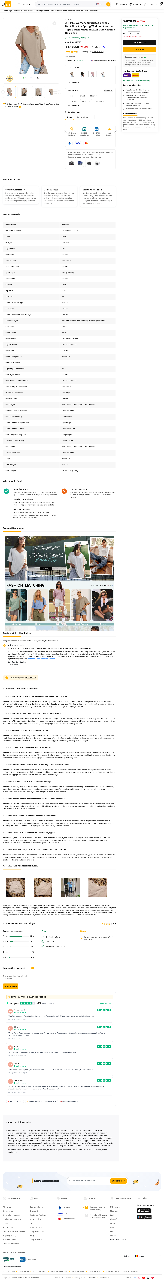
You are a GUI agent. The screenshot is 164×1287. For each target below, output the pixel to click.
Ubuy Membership (11, 1243)
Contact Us (8, 1211)
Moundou (114, 1211)
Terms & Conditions (63, 1278)
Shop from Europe (130, 1271)
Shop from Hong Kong (59, 1271)
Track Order (8, 1227)
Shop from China (95, 1271)
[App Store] (144, 1211)
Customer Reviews (38, 1215)
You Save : (96, 47)
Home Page (7, 10)
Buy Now (98, 157)
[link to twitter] (38, 78)
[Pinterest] (152, 1278)
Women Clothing (35, 10)
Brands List (34, 1211)
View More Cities (117, 1239)
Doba (112, 1227)
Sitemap (6, 1223)
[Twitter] (148, 1278)
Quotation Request (11, 1215)
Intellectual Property (12, 1219)
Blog (32, 1235)
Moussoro (114, 1235)
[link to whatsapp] (24, 78)
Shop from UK (23, 1271)
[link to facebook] (31, 78)
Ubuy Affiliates (36, 1239)
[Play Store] (144, 1218)
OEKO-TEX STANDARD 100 (81, 648)
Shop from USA (9, 1271)
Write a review (10, 986)
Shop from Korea (78, 1271)
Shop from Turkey (113, 1271)
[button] (121, 4)
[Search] (108, 4)
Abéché (113, 1219)
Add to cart (140, 42)
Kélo (112, 1231)
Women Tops (48, 10)
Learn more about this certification (41, 659)
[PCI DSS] (8, 1259)
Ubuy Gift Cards (37, 1231)
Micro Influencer (10, 1239)
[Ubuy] (6, 4)
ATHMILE (68, 19)
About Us (7, 1207)
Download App (36, 1207)
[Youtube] (143, 1278)
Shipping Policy (9, 1235)
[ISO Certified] (26, 1259)
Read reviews (105, 1003)
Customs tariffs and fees (14, 1231)
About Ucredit (36, 1227)
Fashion (16, 10)
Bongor (113, 1223)
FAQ (31, 1223)
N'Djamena (115, 1207)
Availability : (70, 60)
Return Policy (35, 1219)
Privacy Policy (79, 1278)
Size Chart (108, 90)
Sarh (112, 1215)
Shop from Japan (40, 1271)
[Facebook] (135, 1278)
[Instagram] (139, 1278)
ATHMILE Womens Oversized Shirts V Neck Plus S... (80, 10)
